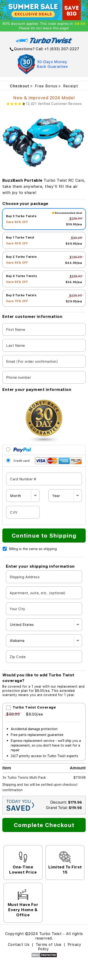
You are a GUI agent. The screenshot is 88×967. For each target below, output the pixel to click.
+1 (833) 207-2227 (61, 48)
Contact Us (19, 944)
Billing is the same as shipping (33, 548)
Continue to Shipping (44, 535)
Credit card (21, 460)
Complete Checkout (44, 825)
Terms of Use (49, 944)
